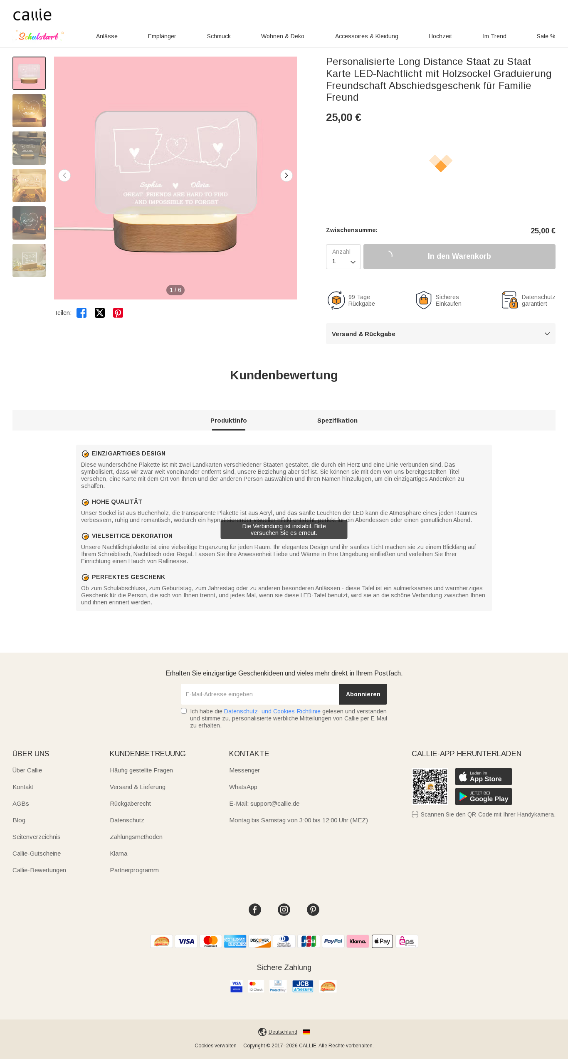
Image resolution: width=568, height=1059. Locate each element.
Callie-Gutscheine (36, 853)
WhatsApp (243, 786)
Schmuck (219, 36)
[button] (286, 175)
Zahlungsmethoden (136, 836)
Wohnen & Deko (282, 36)
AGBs (20, 803)
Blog (18, 820)
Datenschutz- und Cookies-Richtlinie (272, 711)
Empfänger (162, 36)
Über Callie (27, 770)
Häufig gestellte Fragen (141, 770)
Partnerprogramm (134, 869)
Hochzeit (440, 36)
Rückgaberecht (130, 803)
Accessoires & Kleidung (366, 36)
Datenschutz (127, 820)
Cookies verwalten (216, 1046)
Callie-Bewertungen (39, 869)
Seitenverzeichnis (36, 836)
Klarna (118, 853)
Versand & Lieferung (137, 786)
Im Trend (494, 36)
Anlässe (107, 36)
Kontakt (22, 786)
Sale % (546, 36)
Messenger (244, 770)
